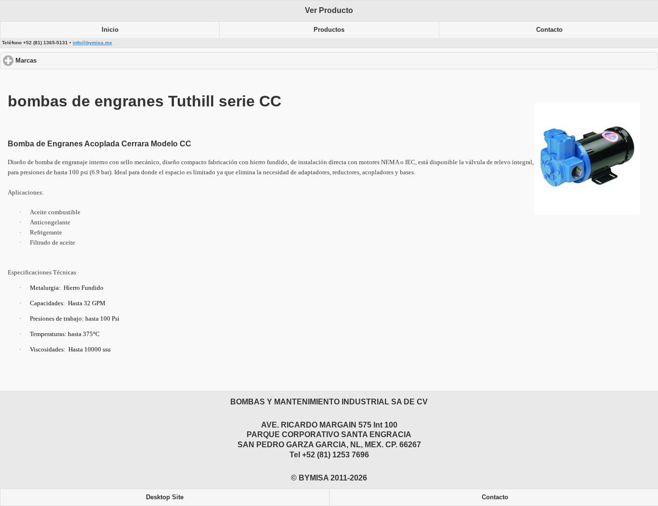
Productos (329, 29)
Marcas (62, 60)
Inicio (110, 29)
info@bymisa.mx (92, 42)
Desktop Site (165, 497)
